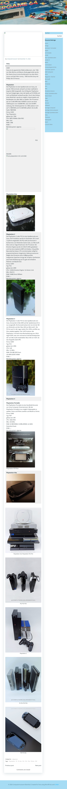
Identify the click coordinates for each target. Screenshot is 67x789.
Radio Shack (48, 96)
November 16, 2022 (25, 59)
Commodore (48, 65)
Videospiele (48, 119)
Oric (46, 86)
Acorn (46, 43)
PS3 (26, 761)
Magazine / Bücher (50, 77)
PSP (36, 761)
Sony (46, 115)
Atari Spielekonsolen (50, 57)
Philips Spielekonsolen (51, 93)
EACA (46, 74)
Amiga (46, 45)
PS (16, 761)
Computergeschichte (50, 67)
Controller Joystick (50, 69)
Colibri (57, 784)
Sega (46, 98)
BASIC (46, 62)
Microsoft (47, 79)
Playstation (12, 761)
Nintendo (47, 84)
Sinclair (47, 103)
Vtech (46, 122)
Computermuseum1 (12, 59)
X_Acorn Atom (48, 124)
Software (47, 105)
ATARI (46, 55)
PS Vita (20, 761)
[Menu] (61, 3)
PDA (46, 88)
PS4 (29, 761)
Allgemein (15, 759)
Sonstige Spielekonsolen (51, 112)
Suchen (47, 33)
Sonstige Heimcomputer (51, 110)
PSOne (32, 761)
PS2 (23, 761)
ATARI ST (47, 60)
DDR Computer (49, 72)
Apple (46, 50)
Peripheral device (49, 91)
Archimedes (48, 53)
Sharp (46, 100)
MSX (46, 81)
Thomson (47, 117)
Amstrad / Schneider (50, 48)
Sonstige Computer (50, 108)
